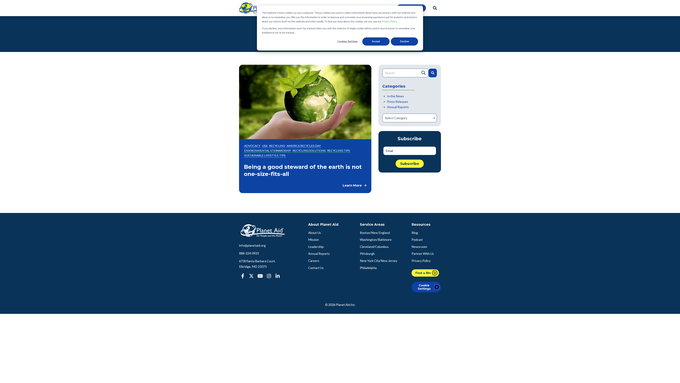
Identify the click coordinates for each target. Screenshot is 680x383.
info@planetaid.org (252, 245)
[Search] (433, 73)
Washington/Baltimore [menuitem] (376, 240)
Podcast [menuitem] (417, 240)
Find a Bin (423, 273)
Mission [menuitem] (313, 240)
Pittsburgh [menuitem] (367, 254)
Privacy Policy (389, 21)
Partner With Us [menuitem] (423, 254)
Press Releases (397, 102)
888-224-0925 (249, 253)
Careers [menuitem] (313, 261)
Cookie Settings (424, 287)
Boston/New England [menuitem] (375, 233)
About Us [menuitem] (314, 233)
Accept (376, 41)
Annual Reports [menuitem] (319, 254)
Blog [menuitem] (415, 233)
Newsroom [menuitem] (419, 247)
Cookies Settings (347, 41)
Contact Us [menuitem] (316, 268)
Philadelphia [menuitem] (368, 268)
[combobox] (405, 73)
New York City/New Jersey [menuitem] (378, 261)
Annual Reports (398, 107)
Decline (404, 41)
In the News (395, 96)
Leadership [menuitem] (316, 247)
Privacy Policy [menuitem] (421, 261)
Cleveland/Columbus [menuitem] (374, 247)
